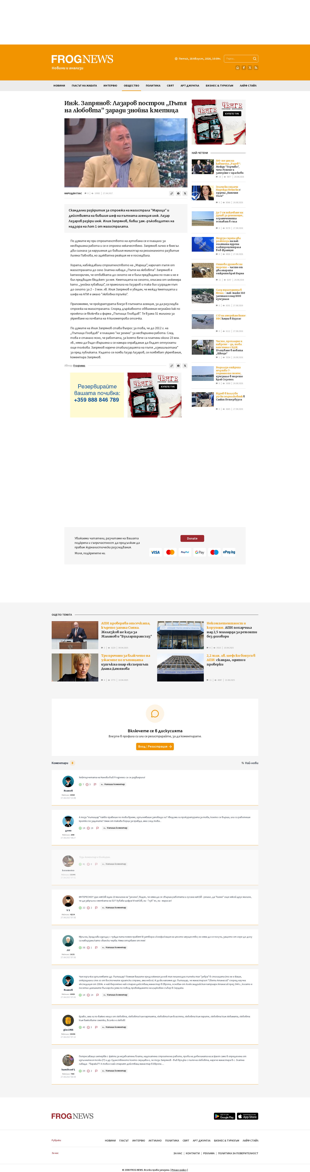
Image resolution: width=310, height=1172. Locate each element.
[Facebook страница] (243, 67)
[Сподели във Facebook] (178, 193)
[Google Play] (224, 1116)
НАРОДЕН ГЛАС (73, 193)
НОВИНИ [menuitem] (59, 86)
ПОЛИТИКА (172, 1141)
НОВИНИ (110, 1141)
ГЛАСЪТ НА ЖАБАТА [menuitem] (84, 86)
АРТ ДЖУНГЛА (201, 1141)
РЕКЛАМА (209, 1153)
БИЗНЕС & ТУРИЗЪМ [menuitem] (219, 86)
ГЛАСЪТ (124, 1141)
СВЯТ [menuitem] (170, 86)
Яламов (68, 791)
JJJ (68, 950)
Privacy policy (179, 1170)
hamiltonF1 (68, 1069)
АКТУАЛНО (155, 1141)
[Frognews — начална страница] (72, 1116)
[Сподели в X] (184, 193)
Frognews (79, 366)
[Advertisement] (155, 22)
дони (68, 830)
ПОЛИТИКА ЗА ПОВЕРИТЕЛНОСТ (238, 1153)
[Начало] (237, 67)
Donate (192, 538)
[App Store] (247, 1116)
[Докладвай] (95, 784)
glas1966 (68, 1030)
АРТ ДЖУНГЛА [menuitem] (190, 86)
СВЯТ (186, 1141)
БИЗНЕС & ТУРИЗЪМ (226, 1141)
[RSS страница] (256, 67)
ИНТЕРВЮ (138, 1141)
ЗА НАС (177, 1153)
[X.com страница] (250, 67)
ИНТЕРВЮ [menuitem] (110, 86)
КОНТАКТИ (193, 1153)
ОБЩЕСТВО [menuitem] (131, 86)
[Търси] (255, 59)
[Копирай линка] (171, 193)
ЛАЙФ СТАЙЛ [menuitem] (248, 86)
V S (68, 910)
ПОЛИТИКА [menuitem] (153, 86)
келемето (68, 870)
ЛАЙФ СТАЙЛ (250, 1141)
